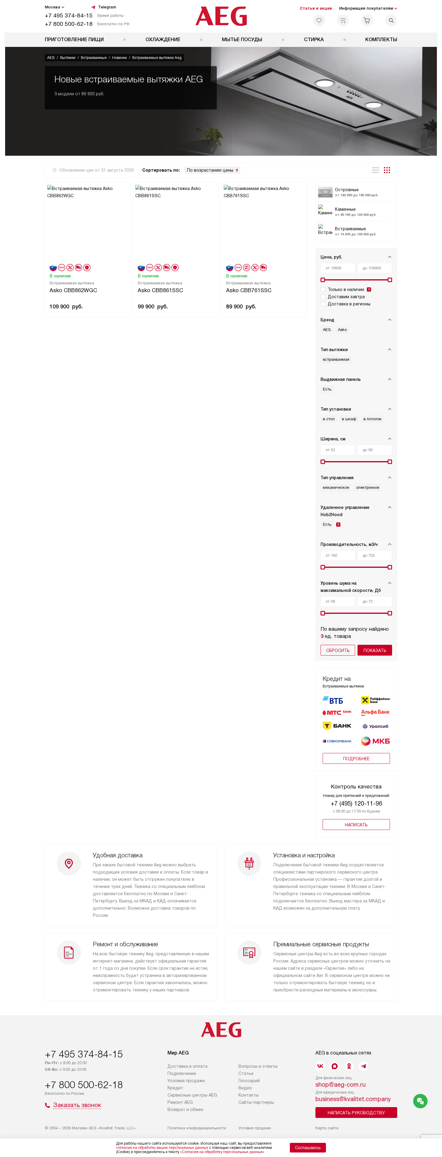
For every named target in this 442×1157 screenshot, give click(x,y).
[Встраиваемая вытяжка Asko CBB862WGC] (87, 223)
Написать (356, 824)
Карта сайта (327, 1128)
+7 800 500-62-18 (69, 24)
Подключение (181, 1073)
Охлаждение (163, 39)
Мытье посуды (242, 39)
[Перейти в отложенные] (319, 20)
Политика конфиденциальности (196, 1128)
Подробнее (356, 758)
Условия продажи (186, 1080)
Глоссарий (249, 1080)
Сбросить (338, 650)
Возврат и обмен (185, 1109)
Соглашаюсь (308, 1147)
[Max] (334, 1066)
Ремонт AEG (180, 1102)
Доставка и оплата (187, 1066)
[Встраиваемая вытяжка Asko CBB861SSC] (175, 223)
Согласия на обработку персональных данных (222, 1152)
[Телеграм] (363, 1066)
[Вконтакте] (320, 1066)
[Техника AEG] (221, 16)
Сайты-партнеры (256, 1102)
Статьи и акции (316, 8)
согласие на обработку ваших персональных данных (162, 1148)
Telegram (107, 7)
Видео (245, 1087)
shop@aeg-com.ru (340, 1084)
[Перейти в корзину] (367, 20)
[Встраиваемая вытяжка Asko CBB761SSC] (264, 223)
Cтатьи (245, 1073)
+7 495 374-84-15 (69, 15)
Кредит (175, 1087)
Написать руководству (356, 1112)
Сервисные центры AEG (192, 1095)
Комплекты (381, 39)
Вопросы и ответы (258, 1066)
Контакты (248, 1095)
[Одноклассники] (349, 1066)
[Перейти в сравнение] (343, 20)
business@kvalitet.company (353, 1099)
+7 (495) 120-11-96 (356, 803)
